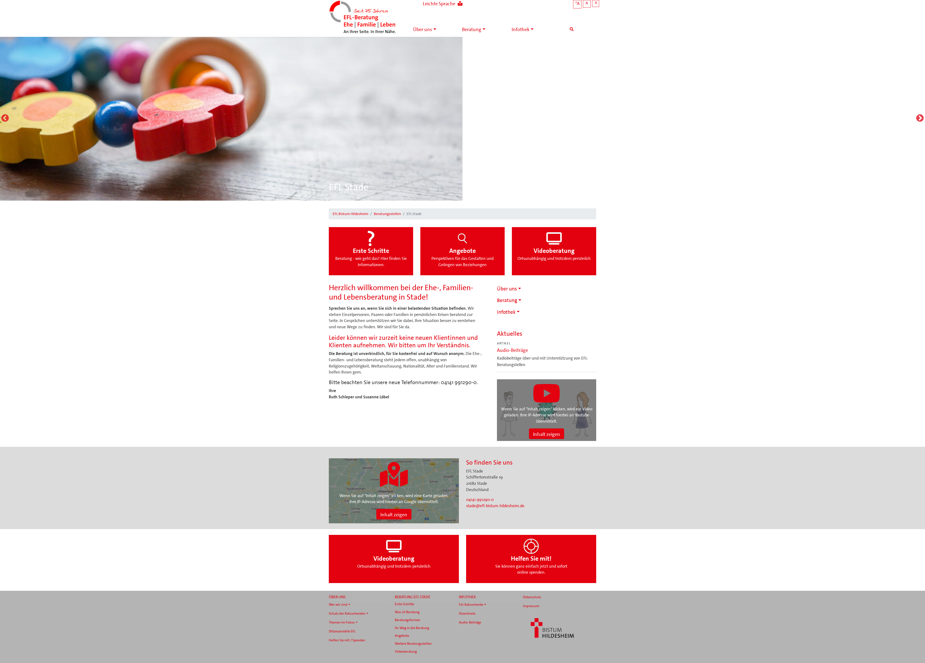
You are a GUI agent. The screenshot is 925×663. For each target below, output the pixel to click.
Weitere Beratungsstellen (413, 643)
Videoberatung (406, 651)
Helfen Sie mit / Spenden (347, 640)
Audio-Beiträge (512, 350)
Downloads (467, 613)
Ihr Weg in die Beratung (412, 628)
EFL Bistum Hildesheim (350, 213)
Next (920, 118)
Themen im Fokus (342, 622)
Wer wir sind (338, 604)
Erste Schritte (404, 604)
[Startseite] (362, 17)
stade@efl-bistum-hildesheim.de (495, 505)
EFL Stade (348, 187)
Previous (5, 118)
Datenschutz (532, 597)
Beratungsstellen (387, 213)
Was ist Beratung (407, 612)
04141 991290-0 (480, 499)
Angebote (402, 635)
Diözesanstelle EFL (342, 631)
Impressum (531, 606)
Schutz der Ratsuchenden (347, 613)
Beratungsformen (407, 620)
